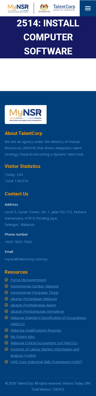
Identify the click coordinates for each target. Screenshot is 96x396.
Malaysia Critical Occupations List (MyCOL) (44, 342)
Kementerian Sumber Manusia (34, 286)
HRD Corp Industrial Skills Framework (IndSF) (46, 361)
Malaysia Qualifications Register (36, 330)
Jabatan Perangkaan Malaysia (33, 298)
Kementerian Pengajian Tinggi (34, 292)
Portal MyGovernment (28, 279)
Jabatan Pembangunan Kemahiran (37, 311)
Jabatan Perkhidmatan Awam (33, 305)
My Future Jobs (22, 336)
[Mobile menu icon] (88, 8)
